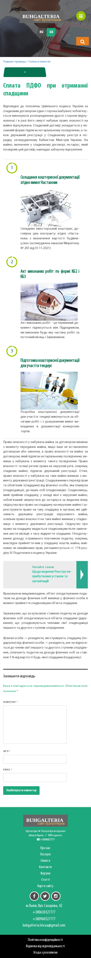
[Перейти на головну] (41, 17)
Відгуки (45, 873)
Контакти (45, 867)
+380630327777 (44, 912)
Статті (45, 880)
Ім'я (7, 751)
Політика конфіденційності (45, 940)
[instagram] (56, 896)
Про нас (45, 848)
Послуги (45, 854)
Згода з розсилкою (45, 953)
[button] (82, 41)
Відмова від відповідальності (45, 946)
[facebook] (34, 896)
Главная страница (14, 61)
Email (7, 769)
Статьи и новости (39, 61)
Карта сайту (45, 886)
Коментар (10, 702)
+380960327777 (44, 919)
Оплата (45, 861)
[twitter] (45, 896)
